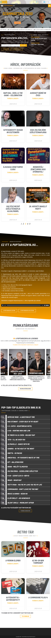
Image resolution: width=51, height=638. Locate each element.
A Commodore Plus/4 (38, 597)
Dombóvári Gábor (35, 373)
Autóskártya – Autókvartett (13, 598)
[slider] (47, 305)
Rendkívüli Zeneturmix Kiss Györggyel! (38, 169)
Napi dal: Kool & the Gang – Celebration (13, 94)
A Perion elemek (13, 560)
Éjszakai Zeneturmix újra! (13, 168)
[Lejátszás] (2, 305)
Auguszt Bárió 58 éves (38, 94)
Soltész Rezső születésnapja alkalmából (13, 208)
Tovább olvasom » (13, 98)
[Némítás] (44, 305)
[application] (25, 305)
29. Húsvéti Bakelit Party (38, 207)
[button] (49, 5)
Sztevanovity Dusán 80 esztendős (13, 131)
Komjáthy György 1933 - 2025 (16, 372)
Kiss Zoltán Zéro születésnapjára (38, 131)
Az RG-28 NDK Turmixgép (38, 561)
